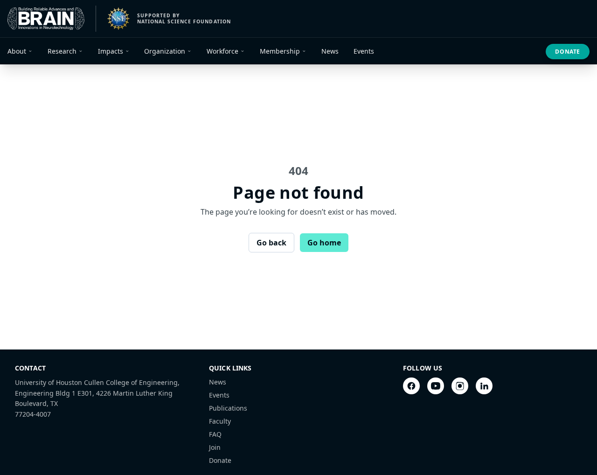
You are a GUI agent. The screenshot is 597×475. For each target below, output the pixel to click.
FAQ (215, 434)
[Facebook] (411, 385)
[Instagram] (459, 385)
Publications (228, 408)
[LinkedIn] (484, 385)
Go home (324, 243)
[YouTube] (435, 385)
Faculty (220, 421)
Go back (271, 243)
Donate (567, 52)
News (217, 381)
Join (215, 447)
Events (219, 395)
